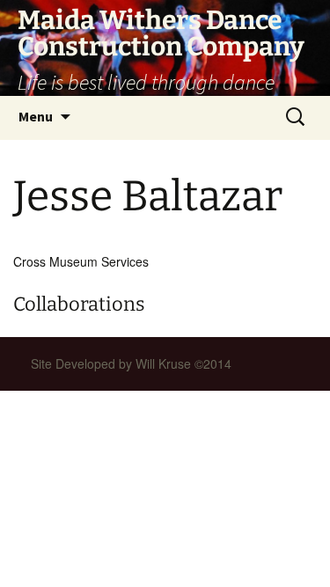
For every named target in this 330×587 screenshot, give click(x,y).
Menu (35, 116)
